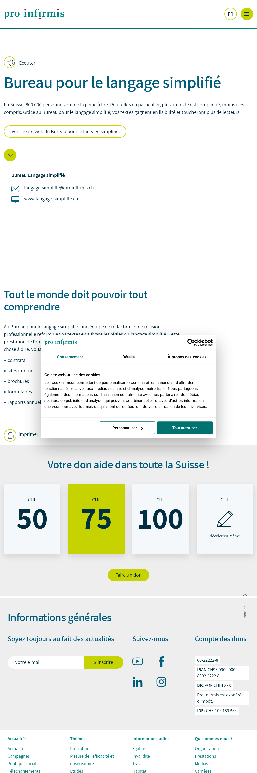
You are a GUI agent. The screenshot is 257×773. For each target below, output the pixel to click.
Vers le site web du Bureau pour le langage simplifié (65, 131)
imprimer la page (36, 434)
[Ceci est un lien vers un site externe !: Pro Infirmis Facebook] (163, 662)
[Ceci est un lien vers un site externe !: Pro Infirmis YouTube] (139, 662)
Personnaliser (124, 428)
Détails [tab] (128, 357)
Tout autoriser (184, 428)
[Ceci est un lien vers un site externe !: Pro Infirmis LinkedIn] (139, 683)
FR (230, 14)
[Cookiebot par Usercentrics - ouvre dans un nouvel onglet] (191, 342)
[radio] (32, 519)
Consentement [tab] (70, 357)
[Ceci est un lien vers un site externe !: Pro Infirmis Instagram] (163, 683)
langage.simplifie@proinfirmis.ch (59, 187)
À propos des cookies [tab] (187, 357)
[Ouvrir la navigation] (247, 14)
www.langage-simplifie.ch (51, 198)
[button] (21, 62)
